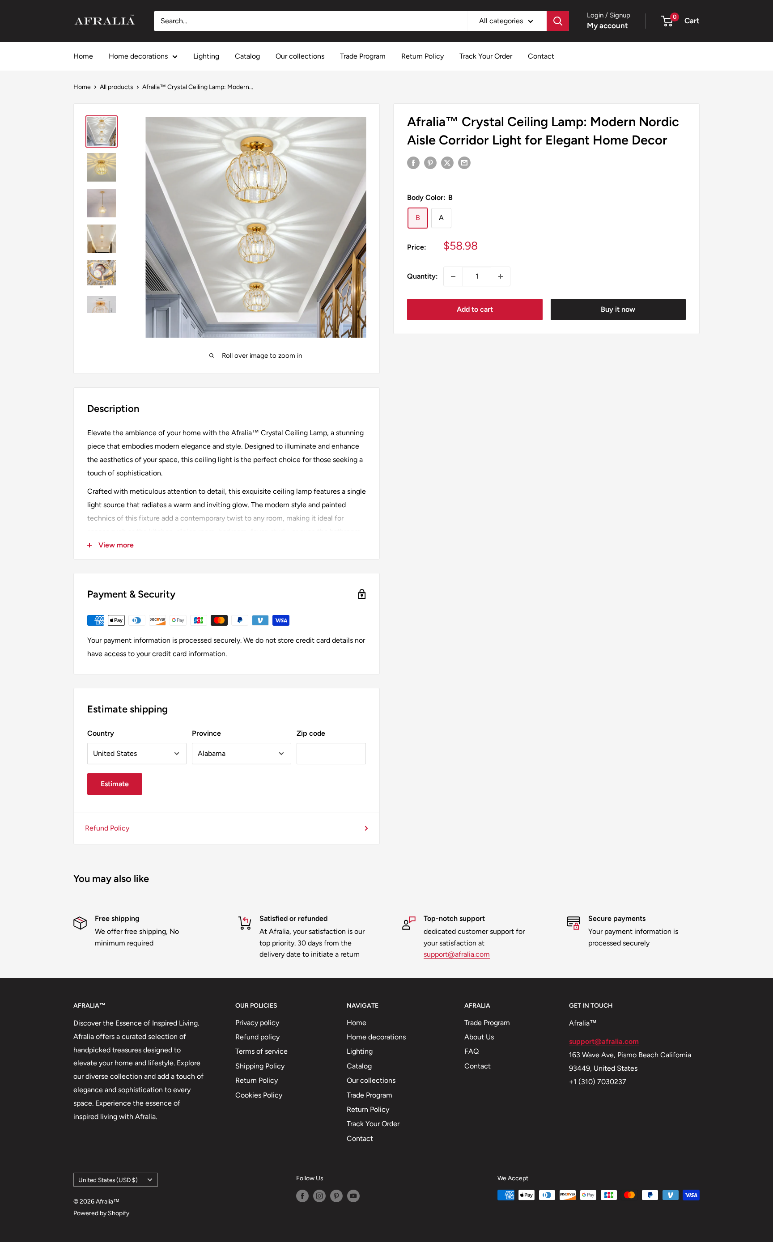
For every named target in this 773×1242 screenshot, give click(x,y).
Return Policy (422, 56)
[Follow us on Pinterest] (336, 1196)
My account (607, 25)
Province (206, 733)
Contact (541, 56)
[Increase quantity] (500, 276)
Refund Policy (107, 828)
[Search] (558, 21)
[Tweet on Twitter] (447, 162)
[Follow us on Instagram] (319, 1196)
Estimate (115, 784)
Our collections (300, 56)
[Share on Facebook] (413, 162)
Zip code (311, 733)
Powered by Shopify (101, 1213)
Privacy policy (257, 1022)
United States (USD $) (108, 1179)
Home (83, 56)
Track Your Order (485, 56)
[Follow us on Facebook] (302, 1196)
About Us (479, 1037)
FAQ (471, 1051)
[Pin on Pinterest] (430, 162)
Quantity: (422, 276)
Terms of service (261, 1051)
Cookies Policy (258, 1095)
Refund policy (257, 1037)
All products (116, 87)
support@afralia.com (457, 954)
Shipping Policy (260, 1066)
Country (100, 733)
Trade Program (363, 56)
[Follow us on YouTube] (353, 1196)
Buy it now (618, 309)
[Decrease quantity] (453, 276)
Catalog (247, 56)
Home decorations (138, 56)
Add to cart (475, 309)
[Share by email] (464, 162)
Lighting (206, 56)
